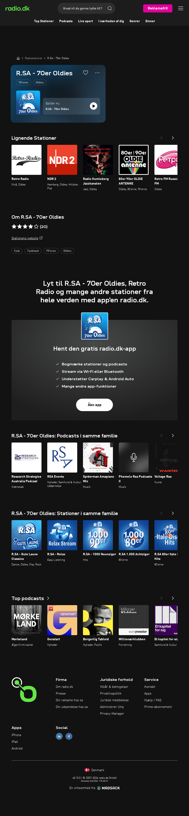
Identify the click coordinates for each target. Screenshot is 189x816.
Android (17, 748)
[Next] (172, 136)
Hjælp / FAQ (152, 700)
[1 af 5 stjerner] (14, 226)
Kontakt (149, 687)
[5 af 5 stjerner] (36, 226)
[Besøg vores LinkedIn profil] (59, 736)
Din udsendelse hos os (72, 707)
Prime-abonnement (158, 707)
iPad (15, 741)
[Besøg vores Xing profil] (69, 736)
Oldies (40, 82)
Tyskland (33, 251)
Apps (147, 693)
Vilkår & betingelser (114, 687)
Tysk (17, 251)
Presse (61, 693)
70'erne (23, 82)
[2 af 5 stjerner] (19, 226)
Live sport (85, 21)
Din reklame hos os (69, 700)
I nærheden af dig (111, 21)
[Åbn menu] (180, 8)
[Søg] (109, 8)
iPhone (16, 735)
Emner (150, 21)
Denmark (97, 770)
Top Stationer (44, 21)
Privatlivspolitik (110, 693)
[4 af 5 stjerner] (30, 226)
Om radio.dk (64, 687)
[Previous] (161, 136)
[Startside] (18, 58)
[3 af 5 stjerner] (25, 226)
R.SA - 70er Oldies (57, 109)
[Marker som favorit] (85, 72)
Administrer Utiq (112, 707)
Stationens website (25, 238)
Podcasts (66, 21)
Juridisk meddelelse (114, 700)
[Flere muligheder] (97, 73)
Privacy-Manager (112, 713)
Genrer (135, 21)
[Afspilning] (93, 106)
